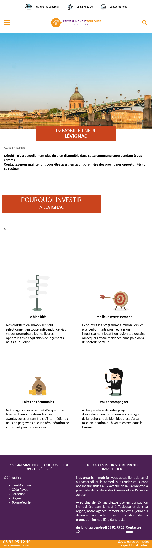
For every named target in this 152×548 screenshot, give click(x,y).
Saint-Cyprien (21, 485)
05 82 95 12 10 (85, 6)
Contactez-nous (118, 6)
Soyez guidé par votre (133, 543)
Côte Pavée (20, 490)
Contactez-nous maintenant (25, 165)
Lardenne (18, 494)
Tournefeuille (21, 503)
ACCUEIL (8, 147)
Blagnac (17, 498)
